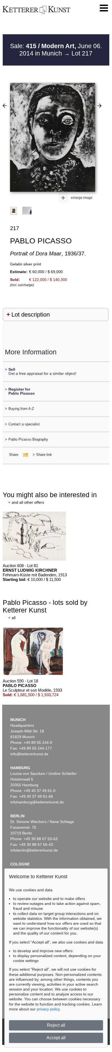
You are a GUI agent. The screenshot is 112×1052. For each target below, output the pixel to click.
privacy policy (48, 1009)
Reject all (56, 1025)
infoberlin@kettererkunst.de (34, 850)
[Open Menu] (104, 8)
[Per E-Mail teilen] (24, 455)
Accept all (56, 1037)
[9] (99, 105)
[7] (5, 105)
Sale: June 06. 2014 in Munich (56, 49)
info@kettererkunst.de (29, 754)
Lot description (30, 314)
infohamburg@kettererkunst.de (37, 802)
